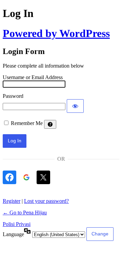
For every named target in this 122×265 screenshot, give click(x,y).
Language (13, 234)
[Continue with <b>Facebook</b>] (9, 177)
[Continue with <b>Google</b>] (26, 177)
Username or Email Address (33, 77)
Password (13, 96)
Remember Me (27, 123)
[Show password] (75, 106)
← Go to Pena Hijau (25, 212)
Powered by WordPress (56, 33)
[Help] (50, 124)
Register (11, 201)
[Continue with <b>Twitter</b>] (43, 177)
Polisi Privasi (16, 224)
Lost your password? (46, 201)
